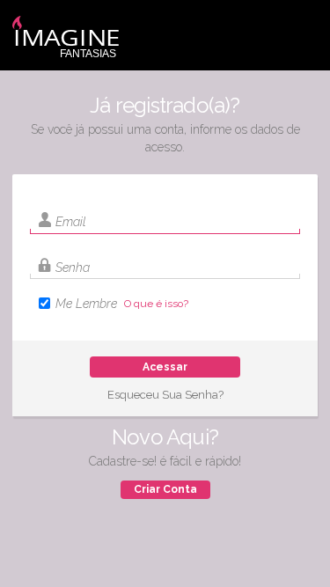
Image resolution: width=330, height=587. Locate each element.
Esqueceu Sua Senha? (165, 394)
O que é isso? (156, 303)
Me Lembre (86, 304)
